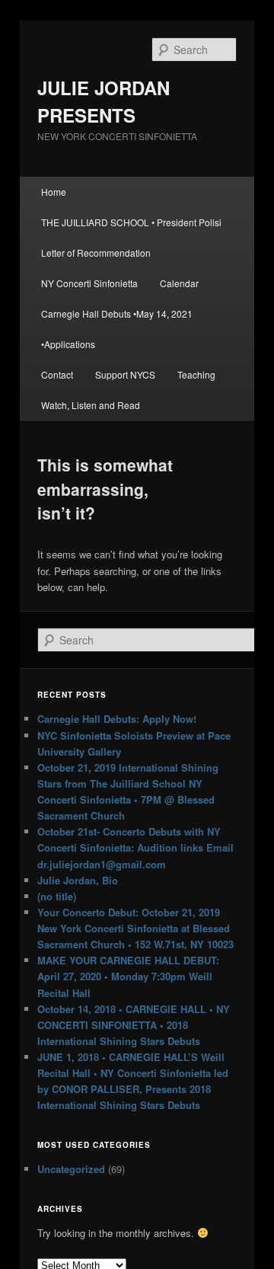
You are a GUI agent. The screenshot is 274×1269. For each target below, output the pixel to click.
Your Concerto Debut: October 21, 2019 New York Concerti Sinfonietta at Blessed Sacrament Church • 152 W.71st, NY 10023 (135, 928)
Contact (57, 374)
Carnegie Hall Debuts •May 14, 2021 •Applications (117, 328)
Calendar (179, 282)
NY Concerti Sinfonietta (89, 282)
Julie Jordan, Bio (77, 880)
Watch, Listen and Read (90, 404)
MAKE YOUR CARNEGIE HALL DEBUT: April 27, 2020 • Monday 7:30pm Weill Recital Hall (128, 976)
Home (53, 191)
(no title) (56, 896)
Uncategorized (71, 1169)
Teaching (196, 374)
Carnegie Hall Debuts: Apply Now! (116, 718)
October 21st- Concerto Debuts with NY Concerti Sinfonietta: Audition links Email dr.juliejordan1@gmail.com (135, 847)
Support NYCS (125, 374)
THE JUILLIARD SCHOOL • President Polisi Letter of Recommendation (131, 237)
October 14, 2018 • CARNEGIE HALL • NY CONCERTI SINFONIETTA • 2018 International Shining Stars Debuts (133, 1025)
